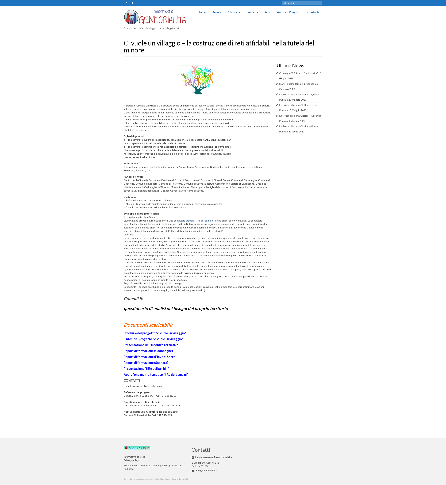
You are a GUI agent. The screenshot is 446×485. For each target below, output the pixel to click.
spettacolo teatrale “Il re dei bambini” (194, 220)
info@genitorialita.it (206, 470)
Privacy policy (131, 460)
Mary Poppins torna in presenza (296, 83)
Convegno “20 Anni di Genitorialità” (298, 73)
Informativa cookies (134, 456)
